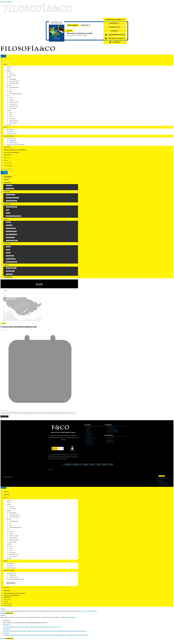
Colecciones (9, 66)
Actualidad (9, 110)
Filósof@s (9, 77)
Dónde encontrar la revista (12, 133)
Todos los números (10, 131)
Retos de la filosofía (13, 122)
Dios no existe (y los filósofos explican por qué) (19, 327)
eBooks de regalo (12, 108)
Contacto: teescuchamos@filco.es (11, 152)
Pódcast (6, 265)
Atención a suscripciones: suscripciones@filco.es (15, 149)
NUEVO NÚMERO (10, 129)
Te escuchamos (12, 118)
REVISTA (5, 127)
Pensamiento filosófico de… (14, 81)
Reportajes (9, 85)
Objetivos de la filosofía (14, 120)
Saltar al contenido (6, 1)
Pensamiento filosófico (11, 200)
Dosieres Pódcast (10, 271)
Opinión (10, 116)
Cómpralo (114, 30)
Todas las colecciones (11, 138)
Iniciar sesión (7, 147)
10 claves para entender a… (14, 83)
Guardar (3, 638)
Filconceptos (9, 274)
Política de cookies (7, 162)
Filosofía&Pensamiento (13, 87)
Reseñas (11, 97)
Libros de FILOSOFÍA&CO (12, 240)
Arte (10, 89)
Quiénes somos (7, 157)
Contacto (50, 469)
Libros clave (11, 100)
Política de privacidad (8, 165)
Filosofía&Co (5, 330)
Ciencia (10, 91)
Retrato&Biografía (12, 79)
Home (5, 290)
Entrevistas (9, 70)
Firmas (10, 114)
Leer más (4, 416)
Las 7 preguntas (12, 75)
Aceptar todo (9, 613)
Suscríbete (7, 59)
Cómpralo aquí (114, 27)
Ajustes (3, 613)
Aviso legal (6, 160)
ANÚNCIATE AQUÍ (7, 155)
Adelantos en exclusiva (13, 106)
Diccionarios (9, 124)
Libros (8, 95)
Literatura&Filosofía (13, 104)
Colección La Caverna (13, 142)
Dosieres (8, 68)
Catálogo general (12, 140)
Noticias (11, 112)
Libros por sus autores (13, 102)
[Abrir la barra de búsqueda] (9, 169)
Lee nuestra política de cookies (89, 611)
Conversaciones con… (11, 268)
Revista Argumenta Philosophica (15, 93)
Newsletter (7, 62)
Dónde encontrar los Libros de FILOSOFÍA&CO (16, 144)
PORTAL (5, 64)
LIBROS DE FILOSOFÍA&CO (9, 136)
